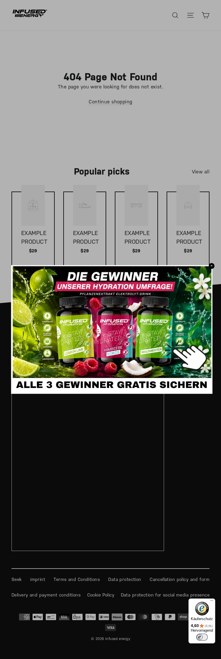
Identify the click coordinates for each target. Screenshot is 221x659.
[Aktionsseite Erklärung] (111, 388)
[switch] (202, 637)
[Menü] (211, 602)
